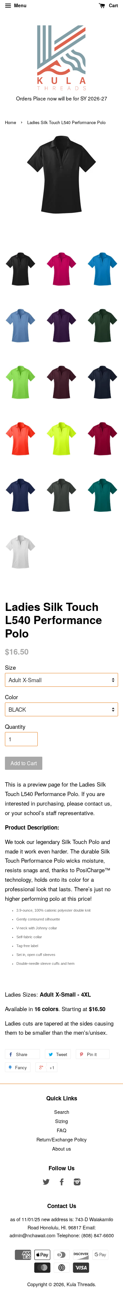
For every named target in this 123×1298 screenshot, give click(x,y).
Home (10, 122)
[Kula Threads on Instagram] (77, 1182)
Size (10, 667)
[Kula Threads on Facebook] (61, 1182)
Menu (20, 5)
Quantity (15, 726)
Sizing (61, 1120)
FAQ (61, 1130)
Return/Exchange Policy (61, 1139)
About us (61, 1148)
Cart (113, 5)
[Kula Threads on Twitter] (46, 1182)
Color (11, 697)
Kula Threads (81, 1284)
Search (61, 1111)
